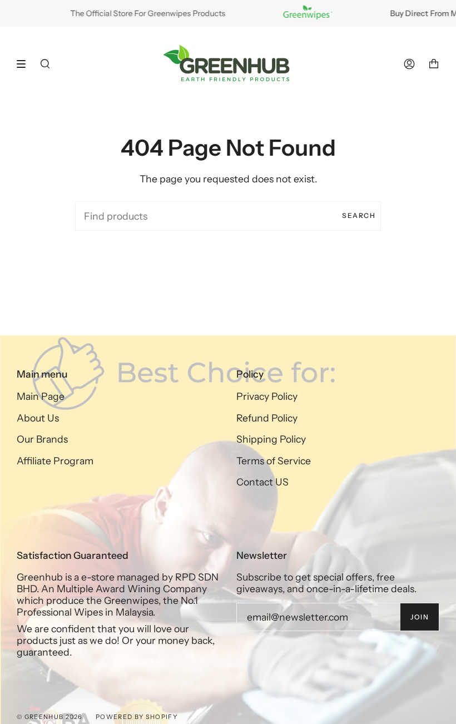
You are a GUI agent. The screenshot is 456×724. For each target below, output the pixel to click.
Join (419, 617)
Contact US (262, 482)
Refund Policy (267, 418)
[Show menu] (25, 64)
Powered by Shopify (136, 717)
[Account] (409, 64)
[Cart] (433, 64)
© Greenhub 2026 (50, 717)
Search (358, 215)
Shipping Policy (271, 439)
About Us (38, 418)
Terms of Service (273, 461)
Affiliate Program (55, 461)
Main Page (41, 396)
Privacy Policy (267, 396)
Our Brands (42, 439)
